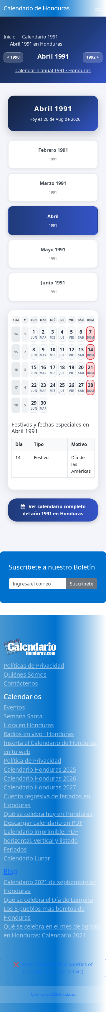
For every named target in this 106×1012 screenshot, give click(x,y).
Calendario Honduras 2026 (40, 778)
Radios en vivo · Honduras (39, 734)
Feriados (15, 849)
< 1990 (13, 57)
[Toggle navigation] (98, 8)
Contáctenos (21, 683)
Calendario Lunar (27, 858)
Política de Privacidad (32, 761)
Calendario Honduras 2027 (40, 787)
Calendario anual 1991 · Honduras (53, 70)
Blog (10, 871)
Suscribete (81, 583)
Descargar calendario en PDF (43, 823)
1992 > (92, 57)
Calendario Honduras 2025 (40, 769)
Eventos (14, 707)
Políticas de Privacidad (34, 666)
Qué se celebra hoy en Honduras (48, 814)
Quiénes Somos (25, 674)
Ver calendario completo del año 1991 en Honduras (54, 510)
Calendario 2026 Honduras (53, 994)
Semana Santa (23, 716)
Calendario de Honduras (37, 8)
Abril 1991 (53, 56)
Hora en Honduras (29, 725)
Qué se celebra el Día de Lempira (48, 900)
